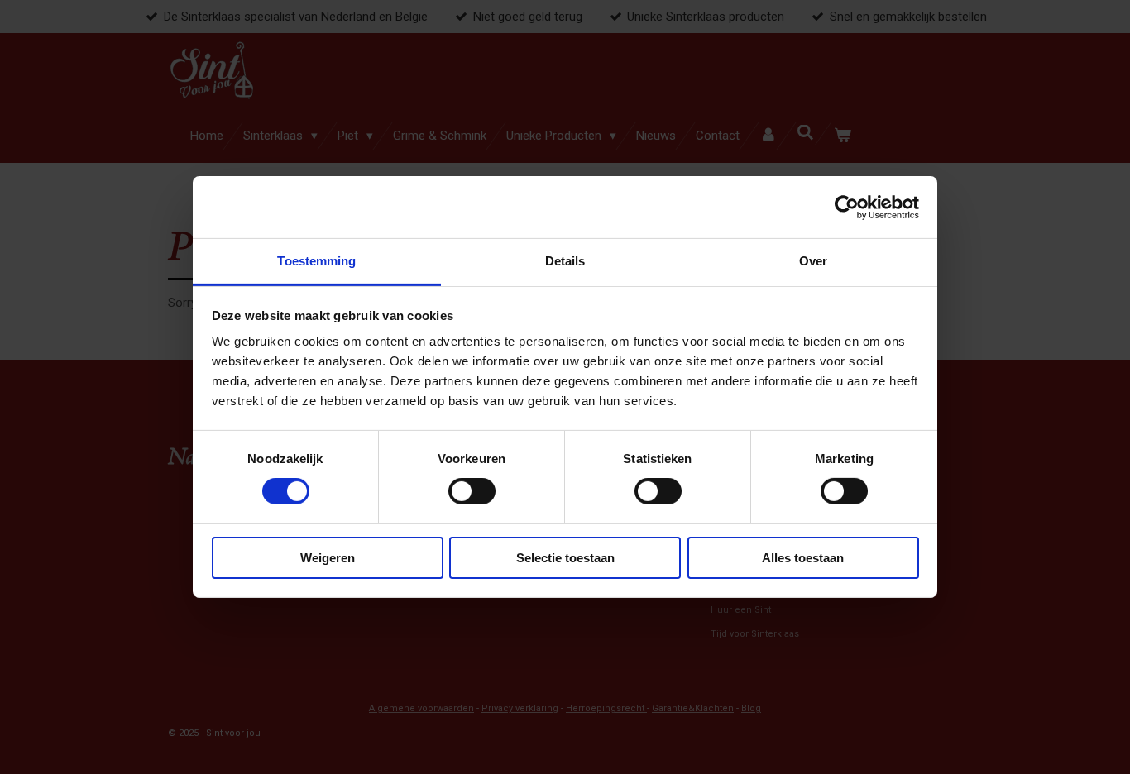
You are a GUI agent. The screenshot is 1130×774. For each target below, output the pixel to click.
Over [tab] (813, 261)
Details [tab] (565, 261)
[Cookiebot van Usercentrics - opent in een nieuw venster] (846, 206)
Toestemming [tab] (316, 261)
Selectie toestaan (565, 558)
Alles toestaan (803, 558)
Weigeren (327, 558)
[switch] (472, 491)
